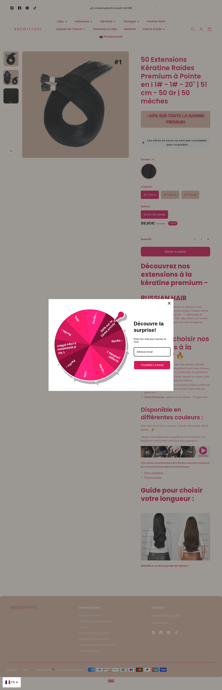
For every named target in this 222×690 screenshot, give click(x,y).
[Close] (169, 303)
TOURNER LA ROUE (152, 365)
